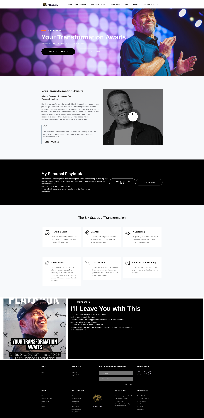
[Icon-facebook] (139, 373)
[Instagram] (145, 373)
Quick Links (115, 4)
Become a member (151, 4)
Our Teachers (80, 4)
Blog (126, 4)
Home (70, 4)
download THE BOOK (58, 52)
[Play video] (133, 117)
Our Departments (98, 4)
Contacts (135, 4)
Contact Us (94, 52)
